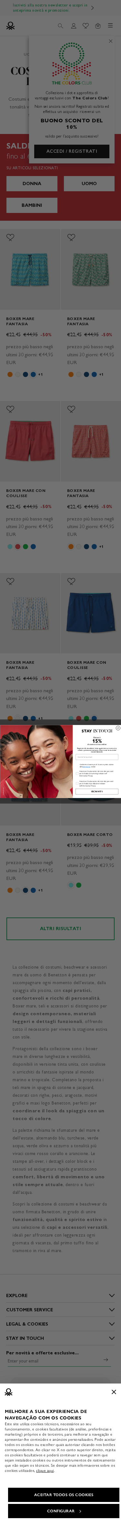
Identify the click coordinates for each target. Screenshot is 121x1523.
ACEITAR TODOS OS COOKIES (64, 1495)
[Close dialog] (118, 728)
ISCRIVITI (97, 791)
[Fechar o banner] (114, 1392)
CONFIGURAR (61, 1511)
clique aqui (45, 1470)
